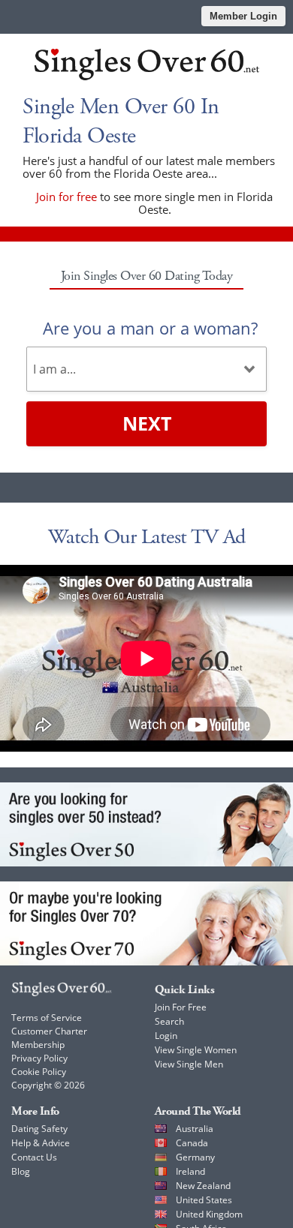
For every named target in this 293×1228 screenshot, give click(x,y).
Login (166, 1035)
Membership (38, 1044)
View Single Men (189, 1064)
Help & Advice (40, 1142)
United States (204, 1199)
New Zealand (203, 1185)
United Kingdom (209, 1214)
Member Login (243, 16)
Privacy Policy (39, 1058)
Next (146, 423)
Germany (195, 1157)
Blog (20, 1171)
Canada (192, 1142)
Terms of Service (46, 1017)
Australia (194, 1128)
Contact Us (34, 1157)
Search (169, 1021)
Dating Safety (39, 1128)
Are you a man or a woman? (150, 328)
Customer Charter (49, 1031)
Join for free (66, 196)
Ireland (190, 1171)
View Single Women (196, 1049)
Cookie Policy (38, 1071)
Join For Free (181, 1007)
